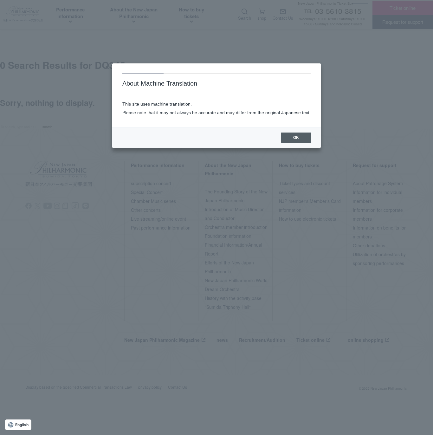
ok (296, 137)
